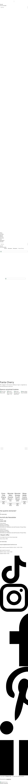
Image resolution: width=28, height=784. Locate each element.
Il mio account (3, 523)
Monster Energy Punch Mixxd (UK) (17, 497)
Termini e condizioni (4, 524)
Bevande (10, 248)
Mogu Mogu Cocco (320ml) (24, 496)
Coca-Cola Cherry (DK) (3, 496)
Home (5, 248)
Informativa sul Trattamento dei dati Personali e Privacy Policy (13, 527)
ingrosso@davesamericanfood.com (8, 544)
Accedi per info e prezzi (3, 502)
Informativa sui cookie (4, 525)
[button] (3, 5)
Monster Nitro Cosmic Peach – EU (10, 497)
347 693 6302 (3, 514)
